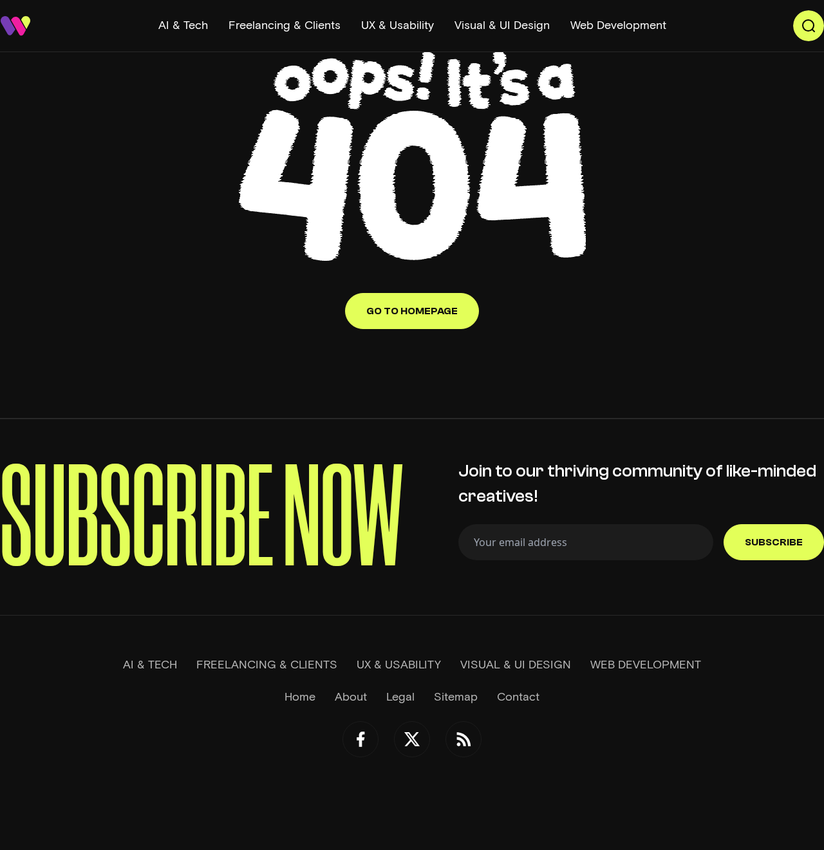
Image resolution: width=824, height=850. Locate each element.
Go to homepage (412, 311)
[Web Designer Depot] (15, 25)
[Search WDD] (808, 25)
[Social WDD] (360, 739)
